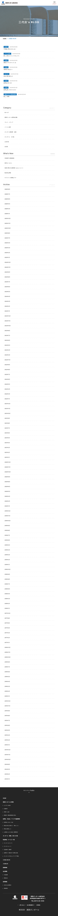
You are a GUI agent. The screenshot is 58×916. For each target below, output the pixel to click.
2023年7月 (7, 335)
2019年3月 (7, 554)
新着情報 (5, 867)
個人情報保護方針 (30, 905)
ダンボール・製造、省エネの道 (10, 835)
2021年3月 (7, 447)
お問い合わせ (22, 905)
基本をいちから (8, 163)
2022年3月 (7, 394)
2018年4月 (7, 593)
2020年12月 (8, 462)
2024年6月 (7, 286)
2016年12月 (7, 647)
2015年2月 (7, 740)
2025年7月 (7, 238)
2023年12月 (8, 316)
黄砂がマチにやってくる (10, 62)
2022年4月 (7, 389)
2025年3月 (7, 247)
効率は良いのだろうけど (10, 89)
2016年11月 (7, 652)
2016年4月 (7, 681)
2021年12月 (7, 403)
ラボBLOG (5, 863)
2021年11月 (7, 408)
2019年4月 (7, 550)
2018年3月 (7, 598)
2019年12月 (7, 511)
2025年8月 (7, 233)
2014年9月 (7, 764)
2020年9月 (7, 476)
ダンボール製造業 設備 (10, 132)
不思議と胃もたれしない (10, 49)
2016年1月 (7, 696)
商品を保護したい (7, 828)
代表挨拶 (6, 874)
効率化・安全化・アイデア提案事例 (11, 819)
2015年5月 (7, 730)
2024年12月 (8, 262)
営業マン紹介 (7, 811)
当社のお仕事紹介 (7, 885)
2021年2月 (7, 452)
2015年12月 (7, 701)
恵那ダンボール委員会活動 (10, 94)
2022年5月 (7, 384)
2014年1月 (7, 779)
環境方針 (6, 878)
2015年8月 (7, 715)
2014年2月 (7, 774)
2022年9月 (7, 364)
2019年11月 (7, 515)
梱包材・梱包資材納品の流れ (10, 815)
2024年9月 (7, 272)
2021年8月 (7, 423)
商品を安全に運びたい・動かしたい (11, 825)
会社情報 (5, 871)
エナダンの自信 (7, 805)
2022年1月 (7, 398)
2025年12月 (8, 218)
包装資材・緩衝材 (7, 849)
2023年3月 (7, 355)
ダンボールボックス (8, 843)
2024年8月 (7, 277)
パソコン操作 (7, 53)
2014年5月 (7, 769)
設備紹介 (6, 808)
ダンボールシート (7, 846)
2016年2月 (7, 691)
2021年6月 (7, 433)
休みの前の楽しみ (8, 76)
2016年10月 (7, 657)
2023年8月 (7, 330)
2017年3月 (7, 632)
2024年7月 (7, 281)
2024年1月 (7, 311)
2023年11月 (7, 321)
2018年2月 (7, 603)
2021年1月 (7, 457)
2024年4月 (7, 296)
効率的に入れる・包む (8, 822)
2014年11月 (7, 754)
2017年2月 (7, 637)
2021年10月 (7, 413)
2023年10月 (8, 325)
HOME (4, 798)
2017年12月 (7, 613)
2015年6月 (7, 725)
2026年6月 (7, 199)
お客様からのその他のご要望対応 (11, 832)
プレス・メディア (9, 122)
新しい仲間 (6, 96)
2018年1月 (7, 608)
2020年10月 (8, 472)
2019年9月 (7, 525)
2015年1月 (7, 745)
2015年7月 (7, 720)
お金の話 (7, 141)
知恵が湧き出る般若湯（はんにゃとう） (14, 168)
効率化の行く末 (8, 83)
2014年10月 (7, 759)
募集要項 (6, 888)
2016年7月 (7, 667)
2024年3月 (7, 301)
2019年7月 (7, 535)
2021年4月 (7, 442)
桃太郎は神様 (8, 172)
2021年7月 (7, 428)
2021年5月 (7, 437)
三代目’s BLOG (6, 860)
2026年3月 (7, 208)
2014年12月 (7, 749)
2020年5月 (7, 491)
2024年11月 (7, 267)
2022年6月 (7, 379)
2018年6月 (7, 589)
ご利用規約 (38, 905)
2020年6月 (7, 486)
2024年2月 (7, 306)
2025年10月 (8, 228)
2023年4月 (7, 350)
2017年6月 (7, 623)
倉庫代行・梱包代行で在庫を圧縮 (11, 852)
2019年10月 (7, 520)
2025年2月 (7, 252)
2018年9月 (7, 574)
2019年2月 (7, 559)
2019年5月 (7, 545)
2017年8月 (7, 618)
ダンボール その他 (9, 137)
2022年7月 (7, 374)
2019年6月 (7, 540)
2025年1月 (7, 257)
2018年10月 (7, 569)
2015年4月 (7, 735)
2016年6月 (7, 671)
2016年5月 (7, 676)
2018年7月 (7, 584)
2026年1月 (7, 213)
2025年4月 (7, 242)
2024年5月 (7, 291)
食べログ (6, 74)
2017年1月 (7, 642)
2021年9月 (7, 418)
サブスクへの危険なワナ (10, 177)
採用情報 (5, 881)
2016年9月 (7, 662)
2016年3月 (7, 686)
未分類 (6, 46)
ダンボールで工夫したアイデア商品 (11, 856)
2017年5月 (7, 628)
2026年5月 (7, 204)
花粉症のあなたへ (8, 69)
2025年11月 (7, 223)
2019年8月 (7, 530)
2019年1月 (7, 564)
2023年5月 (7, 345)
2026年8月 (7, 189)
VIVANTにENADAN (9, 158)
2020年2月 (7, 501)
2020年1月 (7, 506)
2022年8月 (7, 369)
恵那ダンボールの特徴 (8, 802)
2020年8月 (7, 481)
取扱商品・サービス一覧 (9, 839)
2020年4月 (7, 496)
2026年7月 (7, 194)
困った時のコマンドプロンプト (11, 56)
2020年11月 (7, 467)
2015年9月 (7, 710)
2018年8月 (7, 579)
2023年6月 (7, 340)
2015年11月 (7, 706)
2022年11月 (7, 360)
